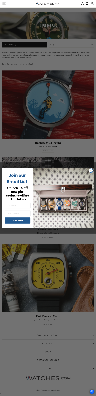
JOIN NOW (17, 220)
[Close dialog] (91, 171)
